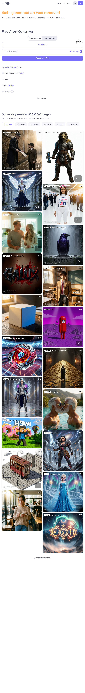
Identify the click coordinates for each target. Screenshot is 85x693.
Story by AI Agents (11, 73)
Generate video (50, 38)
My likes (9, 124)
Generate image (35, 38)
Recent (22, 124)
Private (7, 91)
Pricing (58, 3)
